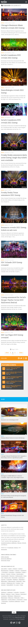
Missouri (10, 597)
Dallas (24, 572)
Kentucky (23, 594)
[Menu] (26, 2)
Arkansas (10, 592)
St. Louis (16, 585)
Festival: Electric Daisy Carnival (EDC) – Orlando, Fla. (14, 373)
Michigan (10, 596)
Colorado (16, 592)
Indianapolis (19, 576)
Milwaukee (4, 581)
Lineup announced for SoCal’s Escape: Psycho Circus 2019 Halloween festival (13, 300)
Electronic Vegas (5, 560)
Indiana (8, 594)
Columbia (11, 572)
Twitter (16, 547)
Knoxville (14, 577)
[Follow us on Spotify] (26, 358)
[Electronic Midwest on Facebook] (19, 358)
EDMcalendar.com (20, 617)
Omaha (18, 583)
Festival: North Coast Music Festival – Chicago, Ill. (13, 368)
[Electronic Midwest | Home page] (5, 2)
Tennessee (19, 599)
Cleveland (4, 572)
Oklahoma (4, 599)
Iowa (13, 594)
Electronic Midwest (6, 558)
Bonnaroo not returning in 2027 (9, 420)
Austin (20, 568)
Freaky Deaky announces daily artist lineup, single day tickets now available (14, 157)
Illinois (3, 594)
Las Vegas (14, 541)
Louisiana (4, 596)
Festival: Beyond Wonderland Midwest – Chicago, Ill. (13, 386)
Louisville (9, 579)
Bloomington (4, 570)
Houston (12, 576)
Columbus (18, 572)
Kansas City (7, 577)
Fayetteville (20, 574)
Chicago (19, 543)
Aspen (10, 568)
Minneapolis (11, 581)
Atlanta (15, 568)
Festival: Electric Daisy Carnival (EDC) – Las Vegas (14, 382)
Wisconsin (5, 601)
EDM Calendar (5, 557)
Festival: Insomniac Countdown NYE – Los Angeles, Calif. (14, 377)
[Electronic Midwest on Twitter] (21, 358)
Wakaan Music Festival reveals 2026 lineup (12, 438)
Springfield (10, 585)
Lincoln (3, 579)
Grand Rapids (4, 576)
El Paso (13, 574)
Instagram (4, 549)
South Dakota (12, 599)
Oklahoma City (11, 583)
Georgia (22, 592)
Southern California (14, 601)
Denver (3, 574)
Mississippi (4, 597)
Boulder (12, 570)
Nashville (19, 581)
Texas (25, 599)
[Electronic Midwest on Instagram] (23, 358)
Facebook (10, 547)
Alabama (3, 592)
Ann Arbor (4, 568)
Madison (15, 579)
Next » (21, 352)
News (2, 23)
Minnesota (17, 596)
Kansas (18, 594)
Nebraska (17, 597)
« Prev (7, 352)
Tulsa (21, 585)
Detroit (24, 543)
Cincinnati (23, 570)
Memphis (21, 579)
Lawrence (21, 577)
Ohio (22, 597)
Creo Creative (20, 619)
